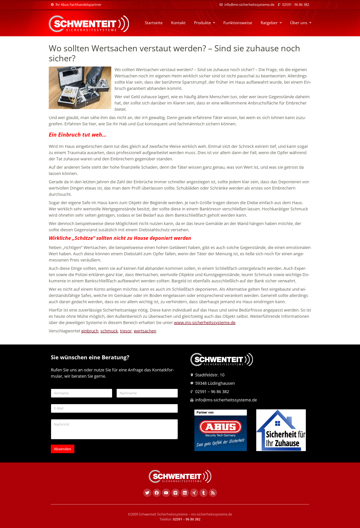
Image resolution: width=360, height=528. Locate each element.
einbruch (89, 331)
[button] (204, 23)
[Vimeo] (175, 493)
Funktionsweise (237, 22)
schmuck (109, 331)
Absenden (62, 448)
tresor (126, 331)
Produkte (202, 22)
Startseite (154, 22)
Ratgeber (269, 22)
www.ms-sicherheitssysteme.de (204, 322)
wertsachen (145, 331)
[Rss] (213, 493)
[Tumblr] (203, 493)
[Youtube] (166, 493)
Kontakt (178, 22)
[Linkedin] (185, 493)
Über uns (298, 22)
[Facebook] (156, 493)
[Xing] (194, 493)
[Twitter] (147, 493)
